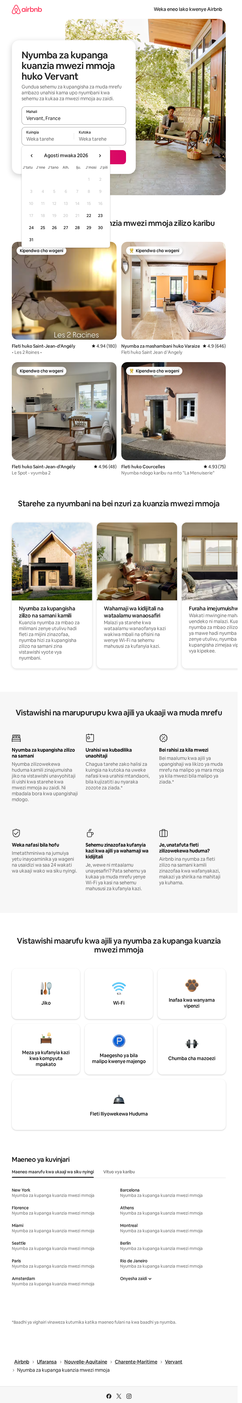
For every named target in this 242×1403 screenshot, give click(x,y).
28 (77, 227)
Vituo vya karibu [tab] (119, 1171)
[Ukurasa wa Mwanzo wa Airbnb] (27, 9)
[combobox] (73, 118)
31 (31, 239)
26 (54, 227)
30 (100, 227)
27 (65, 227)
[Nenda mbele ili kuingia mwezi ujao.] (100, 155)
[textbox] (47, 138)
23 (100, 215)
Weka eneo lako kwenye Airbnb (188, 9)
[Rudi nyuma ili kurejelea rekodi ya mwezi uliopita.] (32, 155)
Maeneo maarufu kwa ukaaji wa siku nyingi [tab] (53, 1171)
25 (42, 227)
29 (88, 227)
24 (31, 227)
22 (88, 215)
